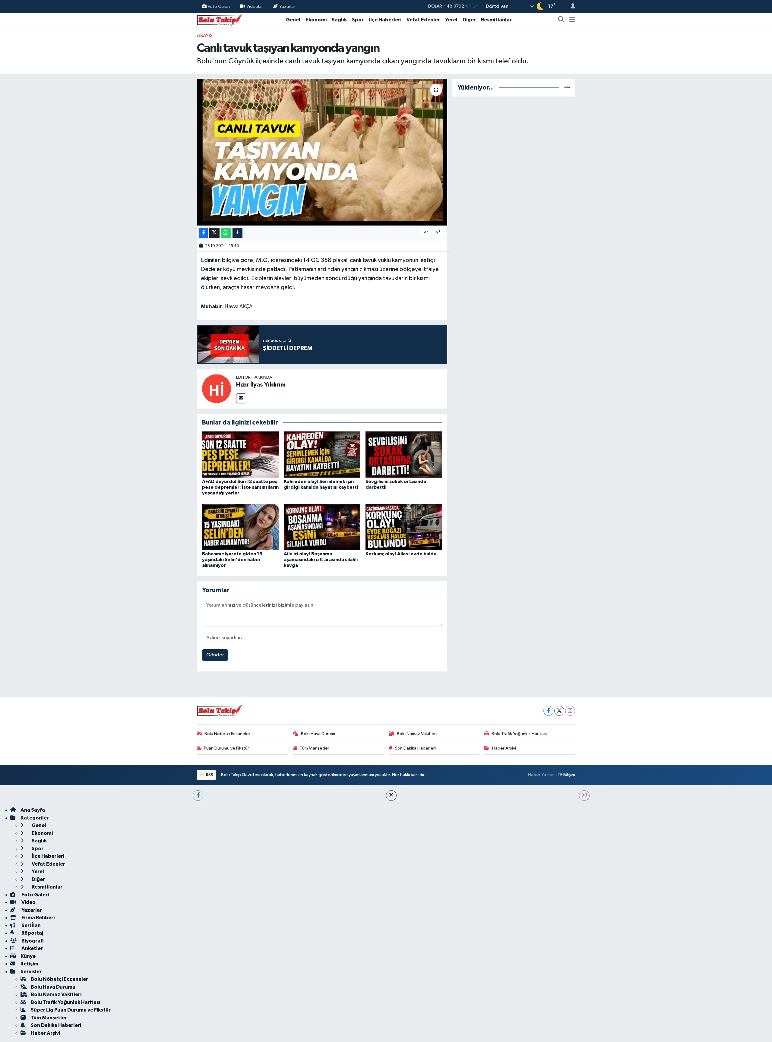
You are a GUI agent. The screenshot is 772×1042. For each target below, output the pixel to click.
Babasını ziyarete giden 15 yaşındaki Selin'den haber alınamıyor (232, 559)
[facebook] (198, 795)
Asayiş (205, 35)
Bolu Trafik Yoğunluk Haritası (519, 733)
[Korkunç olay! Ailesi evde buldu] (403, 526)
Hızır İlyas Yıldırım (261, 385)
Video (28, 902)
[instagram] (584, 795)
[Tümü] (567, 87)
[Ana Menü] (572, 20)
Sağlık (339, 19)
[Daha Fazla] (237, 233)
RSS (209, 774)
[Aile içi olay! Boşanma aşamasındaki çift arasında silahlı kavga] (322, 526)
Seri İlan (31, 925)
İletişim (29, 963)
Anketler (32, 948)
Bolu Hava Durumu (319, 733)
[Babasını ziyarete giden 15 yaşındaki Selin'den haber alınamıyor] (240, 526)
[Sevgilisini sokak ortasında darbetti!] (403, 454)
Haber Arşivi (504, 748)
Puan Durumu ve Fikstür (226, 748)
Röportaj (32, 933)
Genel (293, 19)
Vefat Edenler (423, 19)
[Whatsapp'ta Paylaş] (226, 233)
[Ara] (561, 20)
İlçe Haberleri (385, 19)
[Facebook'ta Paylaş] (203, 233)
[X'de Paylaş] (214, 233)
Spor (358, 19)
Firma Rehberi (38, 917)
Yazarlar (287, 6)
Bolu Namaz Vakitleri (417, 733)
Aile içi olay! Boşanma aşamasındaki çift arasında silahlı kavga (321, 559)
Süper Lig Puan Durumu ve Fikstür (71, 1009)
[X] (559, 711)
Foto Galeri (219, 6)
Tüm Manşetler (314, 748)
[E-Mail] (241, 398)
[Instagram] (570, 711)
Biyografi (32, 940)
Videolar (254, 6)
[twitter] (391, 795)
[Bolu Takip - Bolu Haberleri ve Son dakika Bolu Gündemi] (219, 19)
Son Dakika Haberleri (415, 748)
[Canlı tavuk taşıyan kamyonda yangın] (322, 152)
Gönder (215, 655)
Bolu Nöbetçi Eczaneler (227, 733)
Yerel (451, 19)
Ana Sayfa (33, 810)
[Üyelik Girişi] (570, 6)
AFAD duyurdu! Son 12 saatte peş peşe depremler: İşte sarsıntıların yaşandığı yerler (240, 487)
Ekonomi (316, 19)
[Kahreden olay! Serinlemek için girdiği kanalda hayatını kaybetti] (322, 454)
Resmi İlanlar (496, 19)
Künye (28, 956)
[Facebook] (548, 711)
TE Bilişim (566, 774)
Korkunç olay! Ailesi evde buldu (400, 553)
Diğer (469, 19)
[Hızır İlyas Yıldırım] (216, 388)
